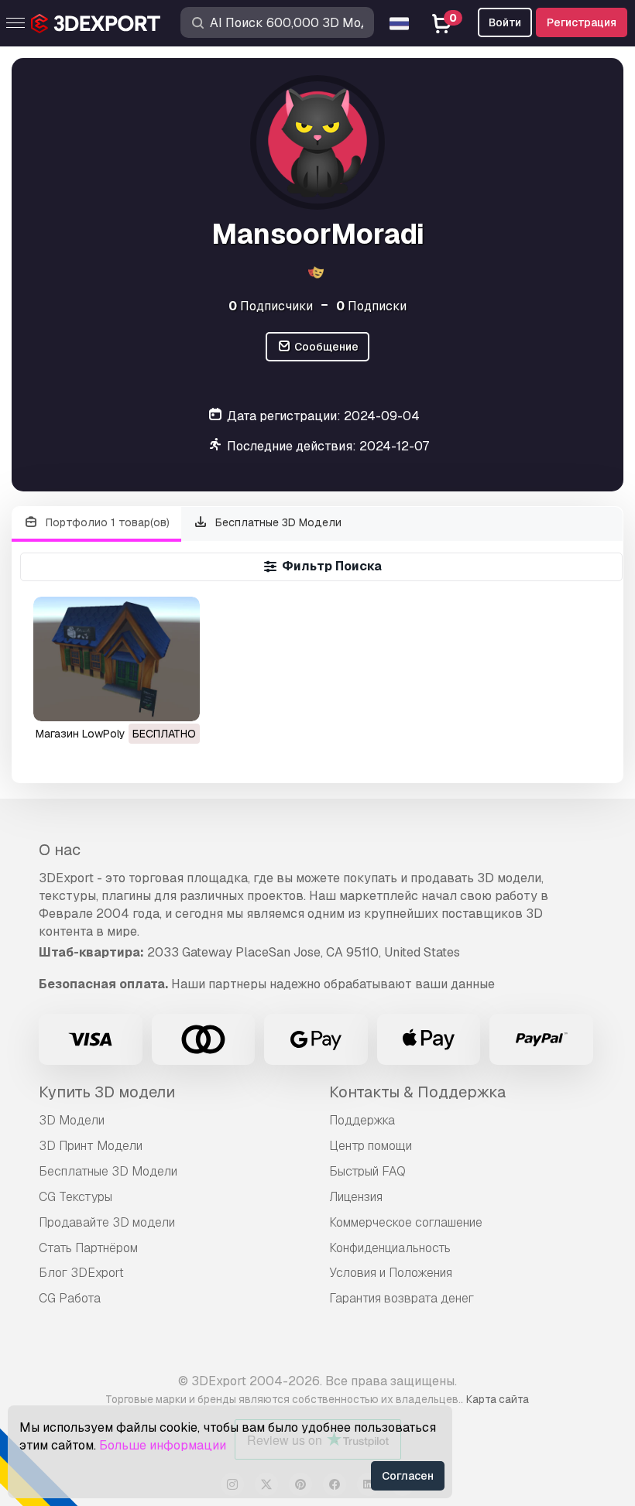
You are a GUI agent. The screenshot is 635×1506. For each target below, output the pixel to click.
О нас (60, 850)
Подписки (371, 306)
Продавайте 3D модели (107, 1222)
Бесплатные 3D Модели (277, 522)
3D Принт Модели (90, 1146)
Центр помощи (370, 1146)
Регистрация (581, 22)
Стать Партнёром (88, 1248)
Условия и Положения (390, 1273)
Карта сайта (497, 1399)
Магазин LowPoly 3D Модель (112, 734)
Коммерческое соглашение (405, 1222)
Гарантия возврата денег (401, 1298)
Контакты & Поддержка (417, 1092)
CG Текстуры (75, 1197)
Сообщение (325, 347)
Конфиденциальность (390, 1248)
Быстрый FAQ (367, 1171)
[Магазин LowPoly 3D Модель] (116, 659)
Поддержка (362, 1120)
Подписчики (270, 306)
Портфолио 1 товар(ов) (106, 522)
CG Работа (70, 1298)
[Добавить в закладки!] (177, 699)
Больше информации (162, 1445)
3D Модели (72, 1120)
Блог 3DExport (81, 1273)
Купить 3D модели (107, 1092)
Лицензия (356, 1197)
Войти (505, 22)
